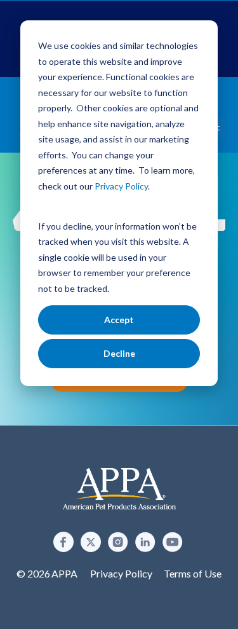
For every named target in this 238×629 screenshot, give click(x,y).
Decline (119, 353)
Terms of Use (192, 573)
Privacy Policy (121, 573)
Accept (119, 319)
